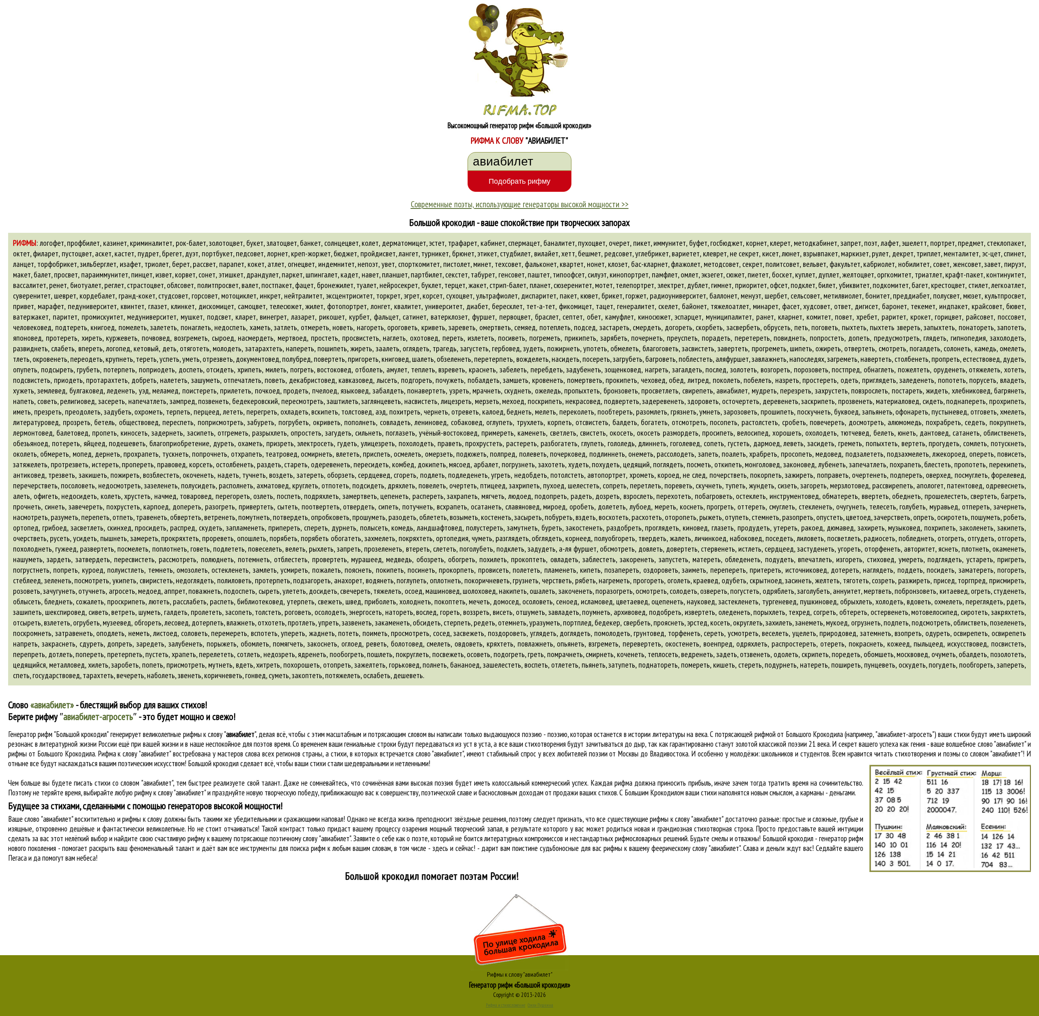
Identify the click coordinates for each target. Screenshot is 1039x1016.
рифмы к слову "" (219, 734)
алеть (21, 496)
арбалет (486, 464)
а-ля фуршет (578, 548)
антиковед (29, 475)
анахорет (348, 580)
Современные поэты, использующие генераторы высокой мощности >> (520, 204)
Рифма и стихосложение (505, 1005)
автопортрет (606, 475)
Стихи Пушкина (540, 1005)
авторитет (919, 548)
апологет (930, 485)
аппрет (174, 591)
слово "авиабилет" (440, 753)
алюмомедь (905, 422)
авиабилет (732, 390)
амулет (396, 369)
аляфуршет (732, 359)
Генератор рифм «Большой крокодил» (519, 985)
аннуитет (847, 591)
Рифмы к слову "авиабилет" (519, 974)
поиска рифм (307, 848)
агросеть (122, 591)
